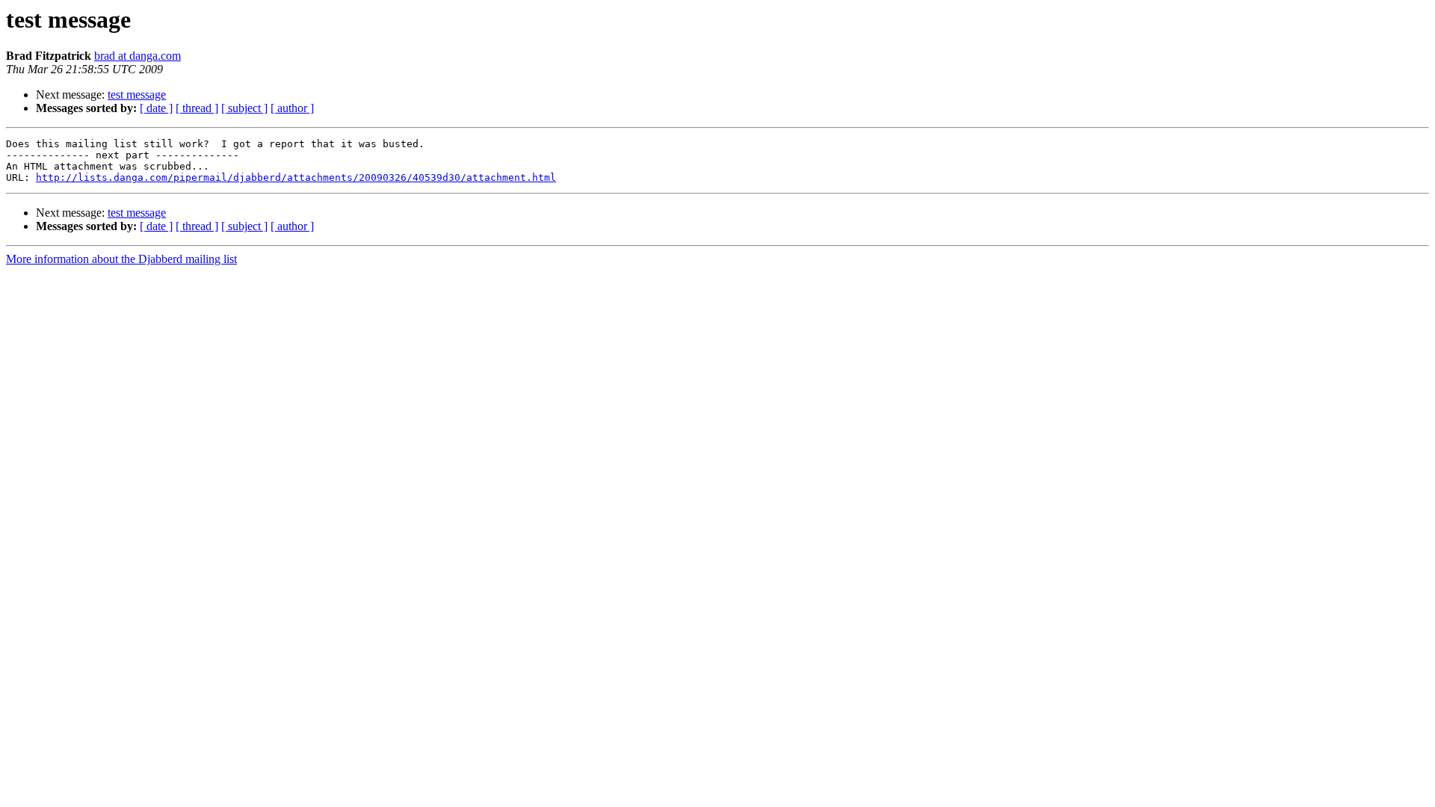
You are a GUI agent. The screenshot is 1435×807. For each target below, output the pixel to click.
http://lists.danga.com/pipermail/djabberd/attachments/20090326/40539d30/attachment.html (296, 177)
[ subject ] (244, 108)
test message (137, 94)
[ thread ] (197, 108)
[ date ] (156, 108)
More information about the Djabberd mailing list (121, 259)
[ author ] (292, 108)
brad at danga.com (137, 55)
